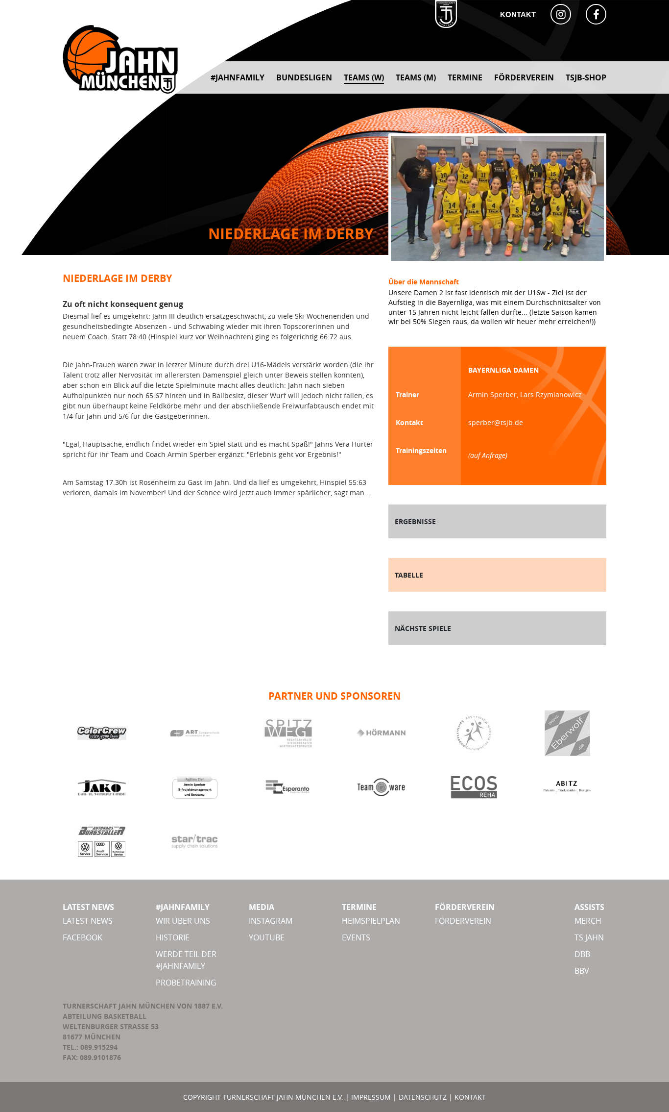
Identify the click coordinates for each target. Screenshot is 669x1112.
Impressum (371, 1097)
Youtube (267, 937)
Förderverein (463, 920)
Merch (587, 920)
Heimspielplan (371, 920)
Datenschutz (423, 1097)
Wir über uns (183, 920)
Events (356, 937)
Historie (173, 937)
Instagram (270, 920)
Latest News (88, 920)
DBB (582, 954)
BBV (581, 970)
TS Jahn (589, 937)
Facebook (82, 937)
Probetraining (186, 982)
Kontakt (518, 14)
